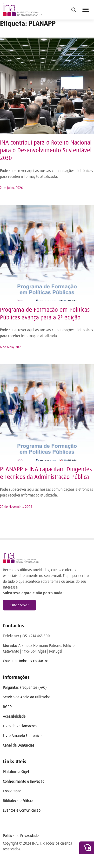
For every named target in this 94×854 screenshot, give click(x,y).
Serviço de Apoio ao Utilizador (26, 697)
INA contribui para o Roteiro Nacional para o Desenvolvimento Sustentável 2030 (46, 150)
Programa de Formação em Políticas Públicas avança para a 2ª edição (45, 313)
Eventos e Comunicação (21, 810)
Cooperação (12, 791)
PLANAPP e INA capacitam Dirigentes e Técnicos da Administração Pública (46, 473)
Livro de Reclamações (20, 725)
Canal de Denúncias (18, 745)
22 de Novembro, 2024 (16, 506)
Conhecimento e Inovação (23, 781)
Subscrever (19, 605)
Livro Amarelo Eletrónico (22, 735)
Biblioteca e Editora (18, 800)
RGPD (7, 706)
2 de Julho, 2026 (11, 187)
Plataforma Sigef (16, 771)
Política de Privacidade (21, 835)
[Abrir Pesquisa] (73, 10)
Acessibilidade (14, 716)
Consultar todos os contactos (25, 660)
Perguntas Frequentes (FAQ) (25, 687)
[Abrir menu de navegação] (85, 9)
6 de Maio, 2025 (11, 347)
